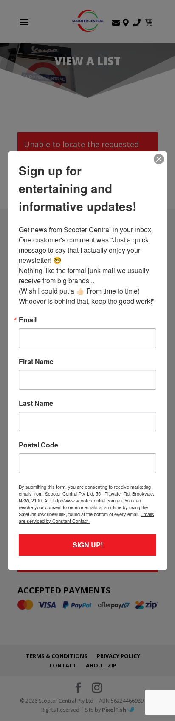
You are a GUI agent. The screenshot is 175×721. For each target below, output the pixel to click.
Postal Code (38, 445)
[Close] (159, 159)
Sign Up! (88, 545)
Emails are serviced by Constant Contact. (86, 517)
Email (28, 319)
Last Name (36, 403)
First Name (36, 361)
